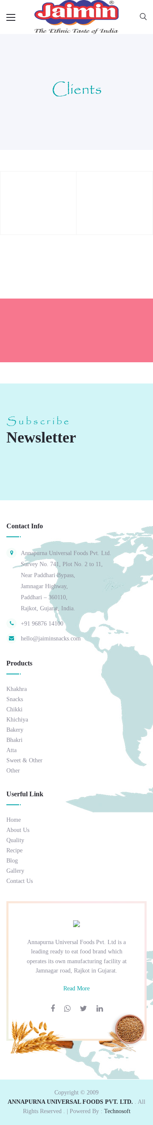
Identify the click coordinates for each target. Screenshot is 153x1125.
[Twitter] (83, 1008)
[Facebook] (53, 1008)
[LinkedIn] (99, 1008)
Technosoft (117, 1111)
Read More (76, 988)
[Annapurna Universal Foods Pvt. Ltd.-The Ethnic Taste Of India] (76, 16)
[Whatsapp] (67, 1008)
